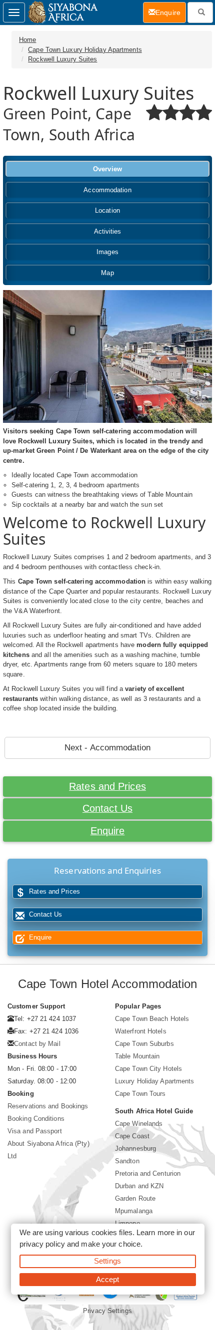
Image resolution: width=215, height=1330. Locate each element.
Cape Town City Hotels (148, 1068)
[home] (62, 12)
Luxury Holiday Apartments (154, 1081)
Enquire (107, 830)
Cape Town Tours (140, 1093)
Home (27, 39)
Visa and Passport (35, 1131)
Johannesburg (135, 1148)
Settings (107, 1261)
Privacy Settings (107, 1311)
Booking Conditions (36, 1118)
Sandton (127, 1161)
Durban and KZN (139, 1186)
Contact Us (107, 808)
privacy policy (42, 1244)
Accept (108, 1279)
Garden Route (135, 1198)
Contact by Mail (37, 1043)
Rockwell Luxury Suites (62, 59)
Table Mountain (137, 1056)
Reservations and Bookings (48, 1106)
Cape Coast (132, 1136)
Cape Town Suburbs (144, 1043)
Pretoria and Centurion (147, 1173)
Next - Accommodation (107, 747)
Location (107, 210)
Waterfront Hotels (140, 1031)
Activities (108, 231)
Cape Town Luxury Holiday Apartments (85, 49)
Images (107, 252)
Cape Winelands (138, 1123)
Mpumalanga (133, 1211)
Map (107, 273)
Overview (107, 169)
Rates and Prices (107, 786)
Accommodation (107, 190)
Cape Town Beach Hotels (152, 1018)
